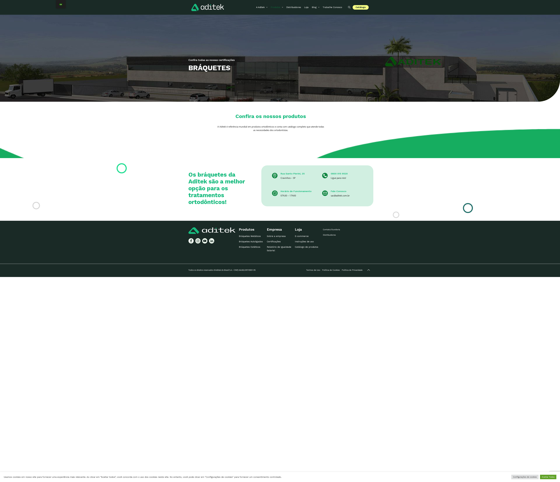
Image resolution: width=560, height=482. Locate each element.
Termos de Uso (313, 270)
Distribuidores (329, 235)
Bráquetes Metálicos (250, 236)
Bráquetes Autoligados (251, 241)
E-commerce (302, 236)
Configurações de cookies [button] (525, 477)
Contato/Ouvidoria (331, 229)
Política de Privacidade (352, 270)
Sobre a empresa (276, 236)
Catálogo (361, 7)
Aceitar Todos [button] (548, 477)
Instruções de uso (304, 241)
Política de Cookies (331, 270)
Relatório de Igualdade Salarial (279, 249)
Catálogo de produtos (306, 247)
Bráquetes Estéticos (249, 247)
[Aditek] (207, 7)
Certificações (274, 241)
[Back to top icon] (368, 270)
